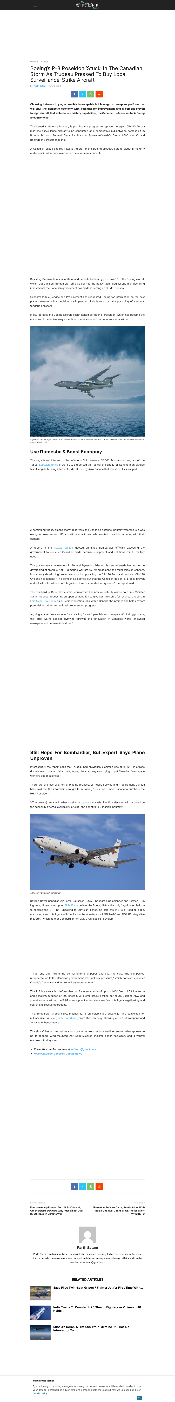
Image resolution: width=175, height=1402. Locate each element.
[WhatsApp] (90, 94)
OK (139, 1398)
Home (33, 61)
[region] (87, 36)
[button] (35, 5)
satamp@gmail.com (83, 1049)
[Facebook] (74, 94)
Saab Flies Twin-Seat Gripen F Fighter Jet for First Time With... (98, 1287)
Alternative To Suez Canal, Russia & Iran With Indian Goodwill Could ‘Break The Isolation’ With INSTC (118, 1210)
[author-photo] (87, 1242)
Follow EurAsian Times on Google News (58, 1053)
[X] (82, 94)
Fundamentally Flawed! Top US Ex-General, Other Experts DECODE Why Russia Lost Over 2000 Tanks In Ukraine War (56, 1210)
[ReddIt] (99, 94)
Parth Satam (40, 86)
